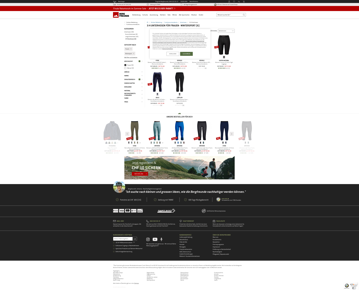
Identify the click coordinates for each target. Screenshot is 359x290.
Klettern (163, 15)
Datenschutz (187, 252)
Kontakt (182, 244)
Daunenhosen (184, 278)
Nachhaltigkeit (217, 252)
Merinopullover (151, 280)
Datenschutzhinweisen (167, 48)
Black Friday (116, 280)
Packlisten (116, 277)
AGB (181, 252)
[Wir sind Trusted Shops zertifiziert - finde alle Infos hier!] (218, 199)
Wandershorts (184, 274)
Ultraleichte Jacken (152, 277)
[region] (180, 44)
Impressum (216, 247)
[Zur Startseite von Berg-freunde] (121, 15)
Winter (174, 15)
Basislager (121, 1)
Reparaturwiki (224, 254)
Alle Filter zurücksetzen (130, 57)
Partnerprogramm (218, 244)
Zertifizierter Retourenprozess (216, 211)
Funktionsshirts (218, 272)
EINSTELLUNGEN (172, 53)
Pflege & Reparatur (118, 278)
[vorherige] (127, 134)
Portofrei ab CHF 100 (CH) (124, 4)
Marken (194, 15)
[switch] (354, 288)
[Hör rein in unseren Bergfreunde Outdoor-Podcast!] (162, 240)
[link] (133, 22)
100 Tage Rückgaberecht (190, 4)
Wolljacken (150, 278)
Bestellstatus (184, 240)
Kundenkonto (217, 240)
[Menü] (357, 284)
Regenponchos (151, 274)
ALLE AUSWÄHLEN (186, 53)
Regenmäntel (150, 272)
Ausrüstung (154, 15)
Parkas (149, 275)
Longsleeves (217, 278)
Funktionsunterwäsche (170, 22)
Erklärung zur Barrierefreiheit (222, 249)
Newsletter (216, 242)
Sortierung (213, 31)
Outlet (201, 15)
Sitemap (136, 283)
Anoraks (216, 274)
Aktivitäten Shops (118, 272)
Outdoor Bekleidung (156, 22)
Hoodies (216, 277)
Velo (169, 15)
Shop (114, 1)
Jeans (215, 280)
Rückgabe (183, 247)
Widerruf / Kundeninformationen (190, 256)
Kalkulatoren (116, 274)
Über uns (215, 237)
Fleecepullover (184, 272)
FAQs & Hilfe (183, 242)
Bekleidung (136, 15)
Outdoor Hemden (219, 275)
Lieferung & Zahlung (186, 237)
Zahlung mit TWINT (155, 4)
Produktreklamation (186, 249)
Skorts (182, 280)
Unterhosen (183, 22)
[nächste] (232, 134)
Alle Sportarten (184, 15)
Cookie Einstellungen (186, 254)
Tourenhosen (184, 277)
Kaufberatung (117, 275)
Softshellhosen (184, 275)
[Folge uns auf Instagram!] (149, 240)
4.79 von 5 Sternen (227, 4)
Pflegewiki (216, 254)
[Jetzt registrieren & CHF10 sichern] (179, 167)
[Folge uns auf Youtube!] (156, 240)
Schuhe (145, 15)
